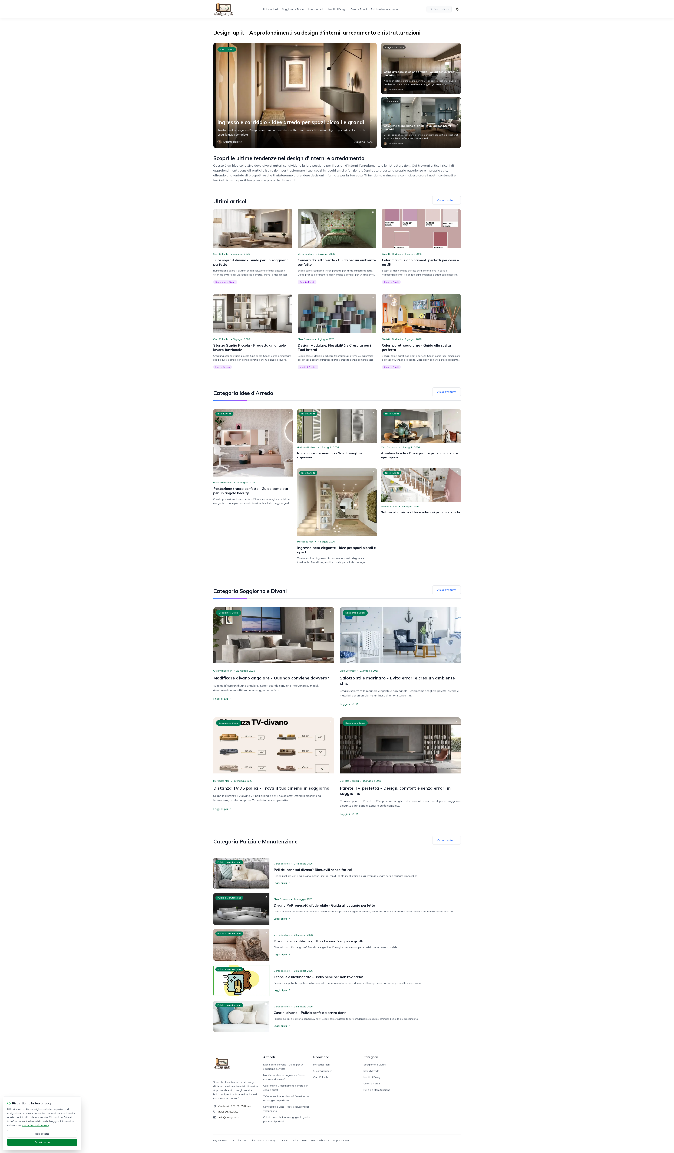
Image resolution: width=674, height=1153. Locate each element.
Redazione (321, 1057)
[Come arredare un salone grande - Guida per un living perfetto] (421, 68)
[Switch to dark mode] (457, 9)
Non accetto (42, 1133)
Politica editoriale (320, 1140)
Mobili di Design (337, 9)
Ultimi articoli (270, 9)
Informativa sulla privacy (262, 1140)
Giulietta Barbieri (391, 254)
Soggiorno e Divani (293, 9)
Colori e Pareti (359, 9)
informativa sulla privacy (35, 1125)
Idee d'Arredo (316, 9)
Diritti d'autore (239, 1140)
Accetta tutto (42, 1142)
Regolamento (220, 1140)
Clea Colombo (221, 254)
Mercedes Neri (306, 254)
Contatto (283, 1140)
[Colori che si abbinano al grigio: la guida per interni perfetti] (421, 122)
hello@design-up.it (228, 1117)
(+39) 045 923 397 (228, 1111)
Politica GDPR (300, 1140)
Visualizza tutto (446, 200)
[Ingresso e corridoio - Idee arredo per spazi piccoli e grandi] (295, 95)
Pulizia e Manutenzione (384, 9)
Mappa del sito (341, 1140)
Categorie (371, 1057)
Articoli (269, 1057)
